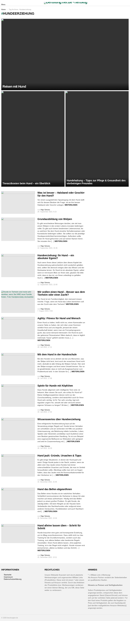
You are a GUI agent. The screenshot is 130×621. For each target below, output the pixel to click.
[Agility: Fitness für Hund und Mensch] (18, 328)
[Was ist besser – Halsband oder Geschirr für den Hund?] (18, 202)
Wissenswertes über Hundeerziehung (58, 419)
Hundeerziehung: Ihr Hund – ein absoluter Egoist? (55, 257)
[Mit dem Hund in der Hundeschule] (18, 364)
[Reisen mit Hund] (65, 54)
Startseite (7, 575)
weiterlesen (71, 205)
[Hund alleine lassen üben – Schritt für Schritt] (18, 533)
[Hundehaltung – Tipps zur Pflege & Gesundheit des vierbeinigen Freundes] (97, 139)
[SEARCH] (127, 3)
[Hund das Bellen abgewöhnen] (18, 499)
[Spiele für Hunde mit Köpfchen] (18, 395)
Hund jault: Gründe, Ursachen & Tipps (59, 455)
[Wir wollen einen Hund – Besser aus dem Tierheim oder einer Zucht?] (18, 302)
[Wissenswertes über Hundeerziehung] (18, 429)
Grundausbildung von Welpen (54, 219)
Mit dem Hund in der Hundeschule (57, 354)
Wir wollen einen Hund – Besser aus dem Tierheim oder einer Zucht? (61, 293)
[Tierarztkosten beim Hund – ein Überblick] (33, 139)
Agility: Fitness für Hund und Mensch (58, 318)
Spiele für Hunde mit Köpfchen (55, 385)
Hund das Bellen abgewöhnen (54, 489)
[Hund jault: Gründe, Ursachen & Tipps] (18, 465)
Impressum (8, 577)
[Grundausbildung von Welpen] (18, 229)
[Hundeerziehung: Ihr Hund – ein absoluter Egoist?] (18, 265)
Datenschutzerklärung (12, 579)
